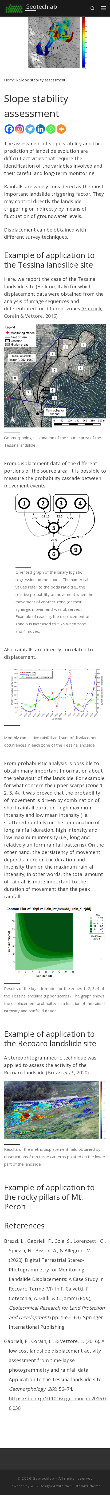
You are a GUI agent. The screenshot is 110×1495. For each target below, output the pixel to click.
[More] (61, 129)
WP (33, 1486)
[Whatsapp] (51, 129)
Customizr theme (86, 1486)
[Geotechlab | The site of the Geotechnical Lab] (13, 7)
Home (9, 79)
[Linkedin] (40, 129)
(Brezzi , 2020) (67, 1072)
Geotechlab (43, 1478)
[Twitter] (30, 129)
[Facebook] (9, 129)
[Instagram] (19, 129)
